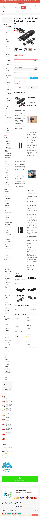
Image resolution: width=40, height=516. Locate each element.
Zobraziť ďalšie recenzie (34, 347)
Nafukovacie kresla (9, 117)
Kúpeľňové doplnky (9, 46)
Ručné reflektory (8, 186)
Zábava (5, 384)
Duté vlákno (7, 342)
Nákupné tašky (8, 50)
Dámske (7, 330)
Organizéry (7, 56)
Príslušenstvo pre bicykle (7, 319)
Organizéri (6, 193)
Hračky (6, 289)
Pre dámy (6, 252)
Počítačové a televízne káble (8, 148)
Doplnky (7, 41)
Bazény (7, 126)
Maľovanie (6, 220)
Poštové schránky (9, 48)
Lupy (7, 77)
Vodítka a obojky (7, 282)
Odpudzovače (8, 119)
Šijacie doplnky (7, 344)
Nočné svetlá (7, 191)
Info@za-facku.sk (18, 492)
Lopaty (6, 379)
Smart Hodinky (7, 157)
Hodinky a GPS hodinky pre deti (7, 215)
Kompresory (7, 312)
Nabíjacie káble (8, 153)
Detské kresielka (7, 201)
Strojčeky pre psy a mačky (8, 279)
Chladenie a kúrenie (9, 32)
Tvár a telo (6, 244)
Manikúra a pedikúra (8, 234)
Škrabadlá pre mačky (8, 271)
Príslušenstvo (8, 141)
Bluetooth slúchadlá (8, 155)
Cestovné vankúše (8, 375)
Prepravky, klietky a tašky (8, 287)
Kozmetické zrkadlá (9, 257)
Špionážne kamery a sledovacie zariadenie (9, 166)
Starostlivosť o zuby (8, 248)
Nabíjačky (6, 177)
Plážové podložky (7, 369)
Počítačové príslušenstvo (7, 138)
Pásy (7, 333)
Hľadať (23, 7)
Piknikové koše (7, 361)
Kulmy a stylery (7, 239)
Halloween (7, 43)
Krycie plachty (7, 310)
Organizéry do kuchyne (9, 58)
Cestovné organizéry (8, 355)
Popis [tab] (20, 87)
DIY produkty (7, 205)
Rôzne (8, 86)
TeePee (6, 208)
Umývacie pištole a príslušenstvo (8, 308)
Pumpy (6, 377)
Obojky (7, 284)
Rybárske (8, 102)
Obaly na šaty (9, 64)
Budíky (7, 39)
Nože (6, 374)
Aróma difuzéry (8, 36)
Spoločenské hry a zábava (8, 213)
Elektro (5, 135)
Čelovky (7, 182)
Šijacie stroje (8, 54)
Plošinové (8, 98)
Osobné (8, 96)
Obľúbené (5, 21)
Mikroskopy (8, 79)
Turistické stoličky (8, 362)
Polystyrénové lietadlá (8, 222)
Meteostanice (7, 170)
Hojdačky (6, 219)
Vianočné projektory (8, 26)
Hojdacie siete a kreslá (8, 128)
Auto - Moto (6, 292)
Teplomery (7, 70)
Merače (7, 111)
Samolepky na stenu (8, 194)
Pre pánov (6, 259)
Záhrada (6, 115)
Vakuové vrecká (8, 75)
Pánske (7, 332)
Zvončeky (7, 321)
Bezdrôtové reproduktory (7, 159)
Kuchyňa (7, 34)
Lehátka (7, 130)
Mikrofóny (6, 179)
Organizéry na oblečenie (9, 62)
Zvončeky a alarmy (9, 44)
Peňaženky (6, 351)
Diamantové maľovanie (8, 224)
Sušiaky (7, 68)
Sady (7, 113)
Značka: (17, 83)
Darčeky (5, 382)
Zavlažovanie (8, 132)
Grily (7, 124)
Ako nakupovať (4, 3)
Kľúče (7, 108)
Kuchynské (8, 95)
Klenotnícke (9, 93)
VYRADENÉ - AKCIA (7, 389)
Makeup (6, 237)
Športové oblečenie (8, 328)
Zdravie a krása (6, 228)
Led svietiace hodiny (8, 207)
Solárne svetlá (9, 89)
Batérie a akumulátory (8, 174)
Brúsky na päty (7, 241)
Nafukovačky (7, 226)
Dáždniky (6, 349)
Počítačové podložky (8, 144)
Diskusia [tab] (32, 87)
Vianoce (5, 24)
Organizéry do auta (8, 304)
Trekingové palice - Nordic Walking (8, 372)
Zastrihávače (8, 261)
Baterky (6, 181)
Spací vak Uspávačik (8, 196)
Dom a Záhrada (6, 29)
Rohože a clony (7, 306)
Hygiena (7, 72)
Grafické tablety (7, 217)
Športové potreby (7, 316)
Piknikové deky (7, 368)
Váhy (7, 91)
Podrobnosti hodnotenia (27, 25)
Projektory (8, 82)
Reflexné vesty (7, 299)
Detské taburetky (7, 198)
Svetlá (7, 110)
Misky (6, 276)
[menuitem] (5, 11)
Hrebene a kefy (7, 273)
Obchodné (8, 100)
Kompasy (6, 359)
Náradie (7, 122)
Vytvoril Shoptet (36, 510)
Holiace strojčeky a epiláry (9, 255)
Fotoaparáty (7, 203)
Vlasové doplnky (7, 230)
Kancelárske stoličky (8, 52)
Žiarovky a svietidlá (9, 80)
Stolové (8, 87)
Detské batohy (7, 200)
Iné (5, 161)
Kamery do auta (7, 295)
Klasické (7, 184)
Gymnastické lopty (8, 337)
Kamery (6, 163)
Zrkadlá (6, 300)
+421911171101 (29, 492)
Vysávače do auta (8, 302)
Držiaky (7, 73)
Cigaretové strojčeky (7, 387)
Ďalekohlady (7, 364)
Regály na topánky (9, 66)
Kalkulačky (6, 175)
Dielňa (6, 104)
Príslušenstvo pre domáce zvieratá (7, 269)
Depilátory (6, 232)
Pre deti (5, 189)
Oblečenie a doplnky (7, 340)
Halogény (8, 84)
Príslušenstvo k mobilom (7, 151)
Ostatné (8, 60)
